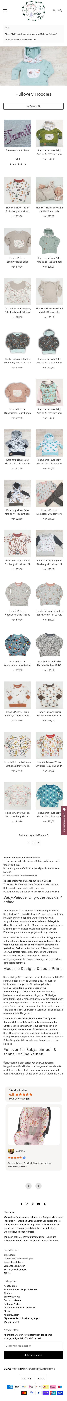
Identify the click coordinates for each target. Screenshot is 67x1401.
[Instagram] (27, 1204)
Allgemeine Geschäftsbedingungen (21, 1318)
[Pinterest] (33, 1204)
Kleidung (8, 1293)
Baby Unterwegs (12, 1296)
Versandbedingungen (14, 1266)
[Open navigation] (5, 11)
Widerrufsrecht (11, 1322)
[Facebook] (21, 1204)
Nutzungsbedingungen (15, 1269)
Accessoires (10, 1286)
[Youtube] (38, 1204)
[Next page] (38, 843)
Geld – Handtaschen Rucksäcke (20, 1307)
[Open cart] (60, 11)
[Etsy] (45, 1204)
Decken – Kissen (12, 1300)
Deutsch (27, 1378)
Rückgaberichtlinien (13, 1262)
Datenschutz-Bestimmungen (18, 1258)
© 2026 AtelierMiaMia (15, 1369)
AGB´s (7, 1273)
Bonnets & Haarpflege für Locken (21, 1289)
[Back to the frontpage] (6, 28)
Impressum (9, 1255)
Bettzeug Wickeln (12, 1304)
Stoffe (7, 1311)
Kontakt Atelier (11, 1315)
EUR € (41, 1378)
